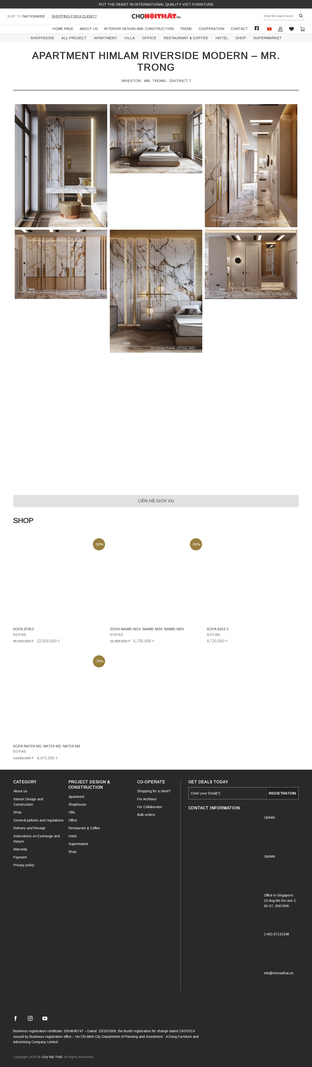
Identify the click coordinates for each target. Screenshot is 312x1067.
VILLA (129, 38)
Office (72, 820)
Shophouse (77, 804)
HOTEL (221, 38)
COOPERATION (211, 29)
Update (269, 817)
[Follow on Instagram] (30, 1019)
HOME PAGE (63, 29)
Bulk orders (146, 815)
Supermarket (78, 844)
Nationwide (26, 16)
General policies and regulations (38, 820)
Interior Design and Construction (139, 29)
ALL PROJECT (74, 38)
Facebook (256, 28)
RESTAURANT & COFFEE (186, 38)
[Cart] (302, 28)
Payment (20, 857)
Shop (17, 812)
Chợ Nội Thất (52, 1057)
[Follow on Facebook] (15, 1019)
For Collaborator (149, 807)
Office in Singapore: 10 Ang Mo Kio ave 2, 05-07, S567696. (280, 900)
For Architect (146, 799)
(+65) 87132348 (276, 934)
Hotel (72, 836)
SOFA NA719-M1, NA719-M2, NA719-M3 (46, 746)
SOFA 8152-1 (218, 629)
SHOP (240, 38)
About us (89, 29)
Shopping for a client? (74, 16)
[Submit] (301, 16)
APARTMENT (105, 38)
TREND (186, 29)
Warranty (20, 849)
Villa (71, 812)
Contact (239, 29)
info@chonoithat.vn (278, 973)
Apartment (76, 797)
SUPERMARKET (268, 38)
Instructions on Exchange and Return (36, 838)
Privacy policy (23, 865)
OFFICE (149, 38)
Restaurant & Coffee (84, 828)
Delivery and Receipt (29, 828)
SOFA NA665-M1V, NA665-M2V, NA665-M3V (147, 629)
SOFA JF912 (23, 629)
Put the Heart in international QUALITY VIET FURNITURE (156, 4)
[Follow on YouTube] (44, 1019)
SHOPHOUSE (42, 38)
